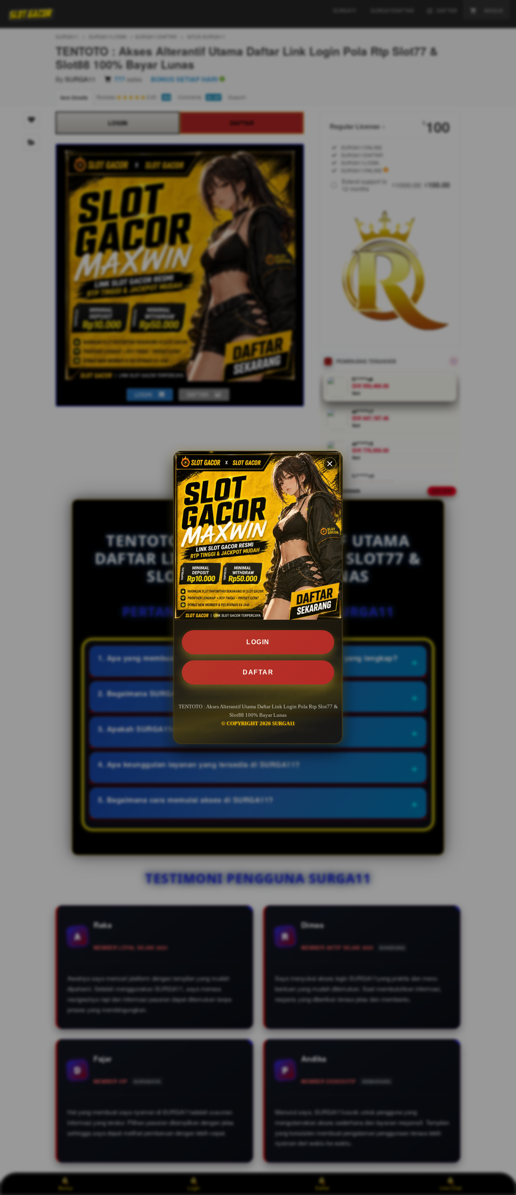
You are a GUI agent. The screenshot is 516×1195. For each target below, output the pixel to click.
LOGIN (258, 642)
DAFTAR (258, 672)
